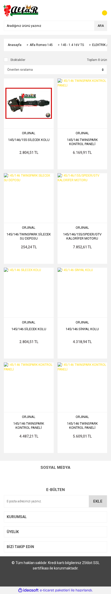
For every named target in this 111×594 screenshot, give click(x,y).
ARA (101, 26)
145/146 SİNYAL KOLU (82, 329)
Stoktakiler (17, 60)
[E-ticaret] (55, 590)
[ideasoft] (28, 590)
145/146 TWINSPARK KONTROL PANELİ (82, 142)
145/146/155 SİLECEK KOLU (29, 140)
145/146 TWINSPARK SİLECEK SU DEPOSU (28, 236)
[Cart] (102, 10)
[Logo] (21, 10)
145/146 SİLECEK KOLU (28, 329)
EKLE (97, 501)
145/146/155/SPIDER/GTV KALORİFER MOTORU (82, 236)
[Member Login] (91, 10)
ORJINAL (28, 133)
